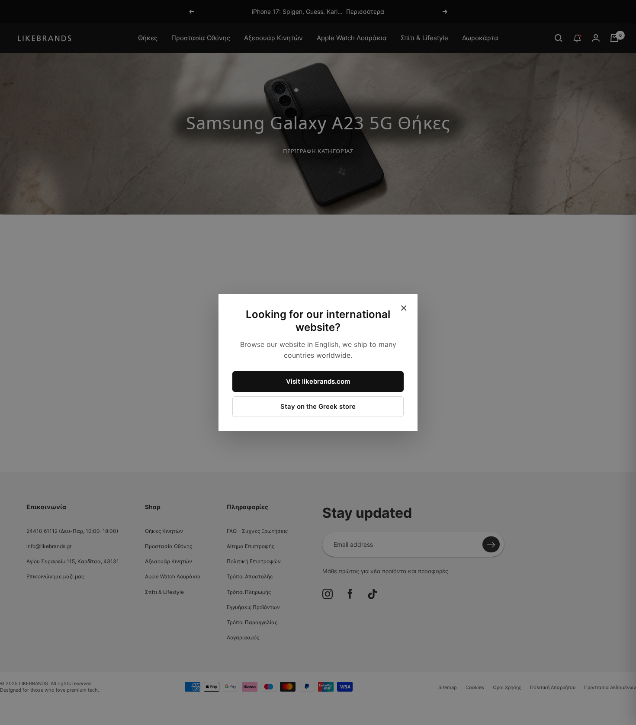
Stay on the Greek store (318, 406)
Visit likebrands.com (318, 381)
